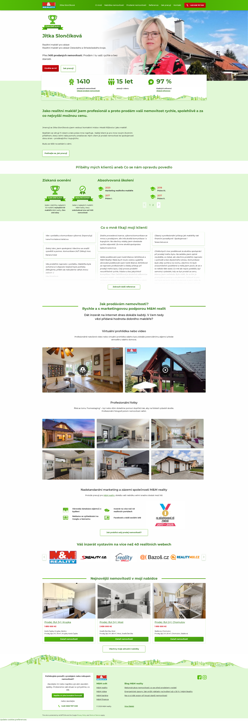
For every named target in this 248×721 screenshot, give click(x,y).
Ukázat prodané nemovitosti (88, 91)
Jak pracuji (166, 5)
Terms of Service (95, 715)
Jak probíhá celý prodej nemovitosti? (124, 532)
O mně (98, 5)
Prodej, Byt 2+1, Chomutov (170, 622)
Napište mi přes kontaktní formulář (68, 695)
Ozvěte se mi (50, 68)
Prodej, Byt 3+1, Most (111, 622)
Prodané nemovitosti (136, 5)
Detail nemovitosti (69, 639)
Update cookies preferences (13, 719)
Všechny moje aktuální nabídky (124, 649)
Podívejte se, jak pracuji (56, 153)
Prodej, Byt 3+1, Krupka (57, 622)
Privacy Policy (81, 715)
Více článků (129, 706)
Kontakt (177, 5)
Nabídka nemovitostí (114, 5)
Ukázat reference (163, 91)
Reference (153, 5)
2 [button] (153, 205)
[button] (159, 205)
